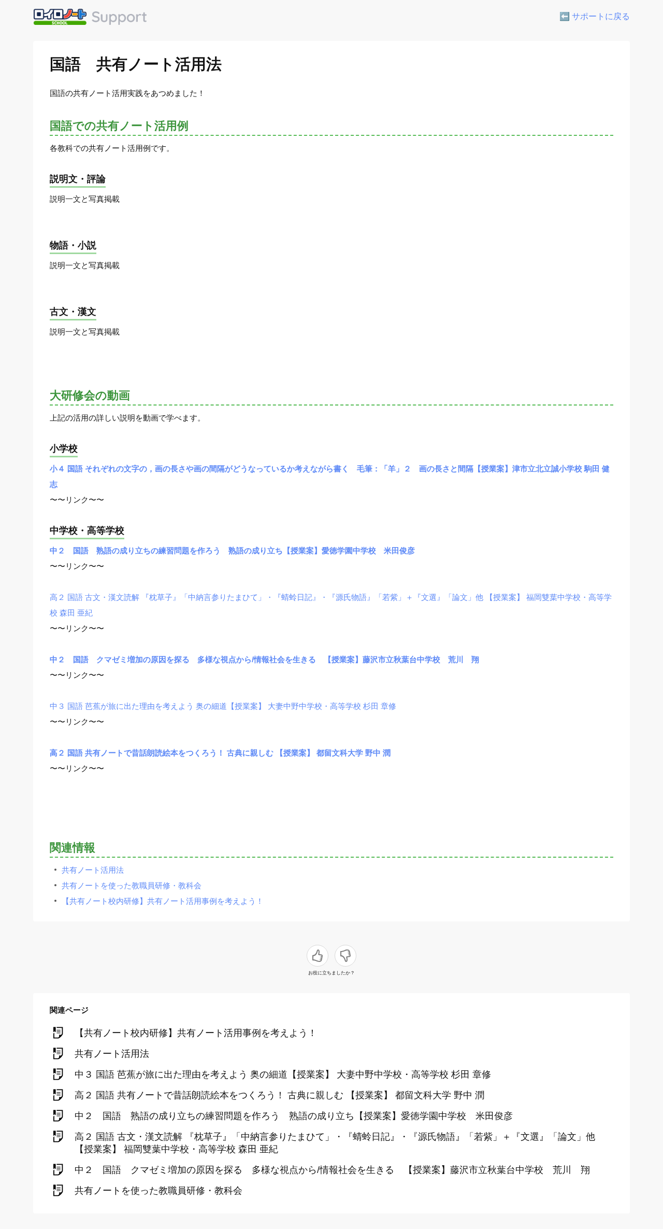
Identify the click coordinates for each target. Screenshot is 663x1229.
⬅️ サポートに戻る (594, 16)
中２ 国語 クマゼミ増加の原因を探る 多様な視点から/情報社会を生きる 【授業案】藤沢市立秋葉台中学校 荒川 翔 (264, 659)
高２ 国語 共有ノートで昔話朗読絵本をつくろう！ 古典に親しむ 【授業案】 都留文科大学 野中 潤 (220, 752)
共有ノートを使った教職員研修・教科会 (131, 885)
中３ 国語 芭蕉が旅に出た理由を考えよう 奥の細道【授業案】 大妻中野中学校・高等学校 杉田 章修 (223, 706)
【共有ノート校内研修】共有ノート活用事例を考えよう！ (163, 901)
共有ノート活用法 (93, 869)
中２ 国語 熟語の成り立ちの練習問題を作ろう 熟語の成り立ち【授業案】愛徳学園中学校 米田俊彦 (232, 550)
